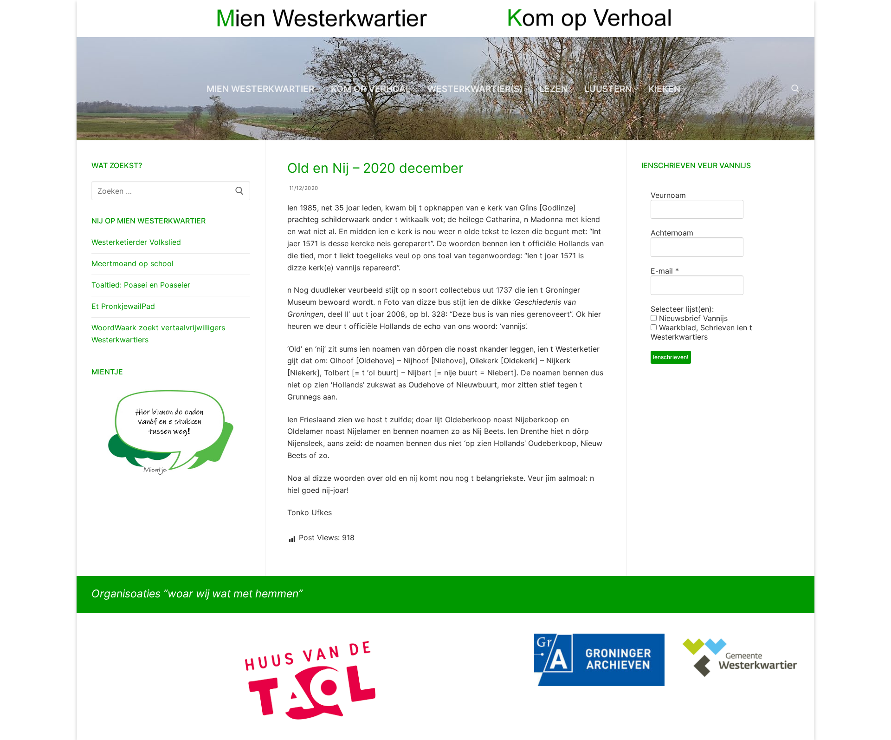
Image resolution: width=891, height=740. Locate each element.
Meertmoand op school (132, 263)
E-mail (665, 270)
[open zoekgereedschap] (795, 89)
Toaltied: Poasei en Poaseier (140, 284)
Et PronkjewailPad (123, 306)
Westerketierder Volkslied (136, 242)
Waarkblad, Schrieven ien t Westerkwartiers (701, 332)
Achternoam (672, 232)
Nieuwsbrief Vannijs (692, 318)
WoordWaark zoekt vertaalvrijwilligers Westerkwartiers (158, 333)
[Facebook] (775, 19)
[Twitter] (792, 19)
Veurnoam (668, 195)
